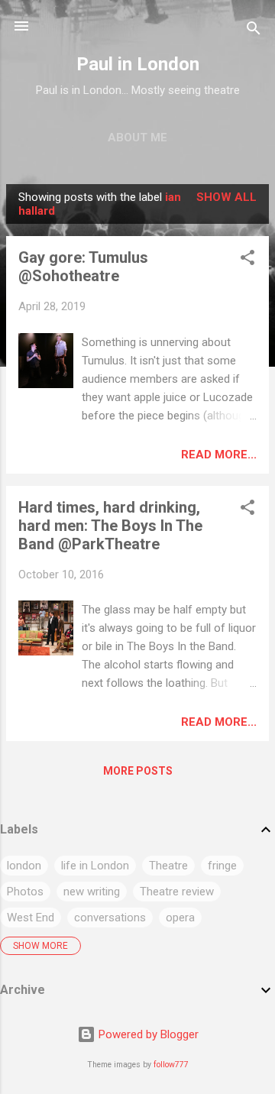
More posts (138, 771)
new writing (91, 891)
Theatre (168, 865)
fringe (222, 865)
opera (180, 917)
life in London (95, 865)
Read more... (219, 454)
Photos (25, 891)
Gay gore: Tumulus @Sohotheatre (83, 266)
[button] (247, 260)
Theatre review (177, 891)
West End (30, 917)
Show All (226, 197)
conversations (110, 917)
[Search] (253, 31)
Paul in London (137, 64)
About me (137, 137)
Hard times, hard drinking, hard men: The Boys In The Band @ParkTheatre (110, 525)
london (24, 865)
